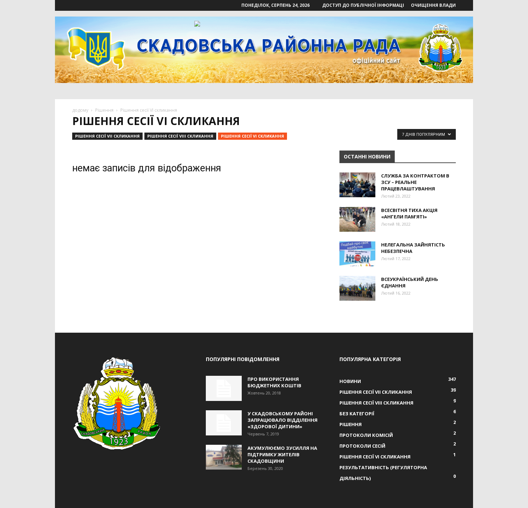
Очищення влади (433, 5)
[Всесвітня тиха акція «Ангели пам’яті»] (357, 219)
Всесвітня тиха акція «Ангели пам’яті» (409, 213)
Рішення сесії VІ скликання (252, 136)
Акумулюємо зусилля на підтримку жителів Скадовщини (282, 454)
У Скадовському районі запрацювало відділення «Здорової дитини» (282, 420)
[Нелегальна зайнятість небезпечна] (357, 253)
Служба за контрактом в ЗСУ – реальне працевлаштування (415, 182)
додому (80, 110)
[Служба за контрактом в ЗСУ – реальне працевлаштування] (357, 184)
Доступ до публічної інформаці (363, 5)
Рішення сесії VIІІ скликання (180, 136)
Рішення (104, 110)
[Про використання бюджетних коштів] (224, 388)
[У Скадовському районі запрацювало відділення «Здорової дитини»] (224, 422)
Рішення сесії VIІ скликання (107, 136)
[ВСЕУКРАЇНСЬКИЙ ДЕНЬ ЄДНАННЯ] (357, 288)
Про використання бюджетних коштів (274, 382)
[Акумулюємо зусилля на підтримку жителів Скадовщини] (224, 457)
